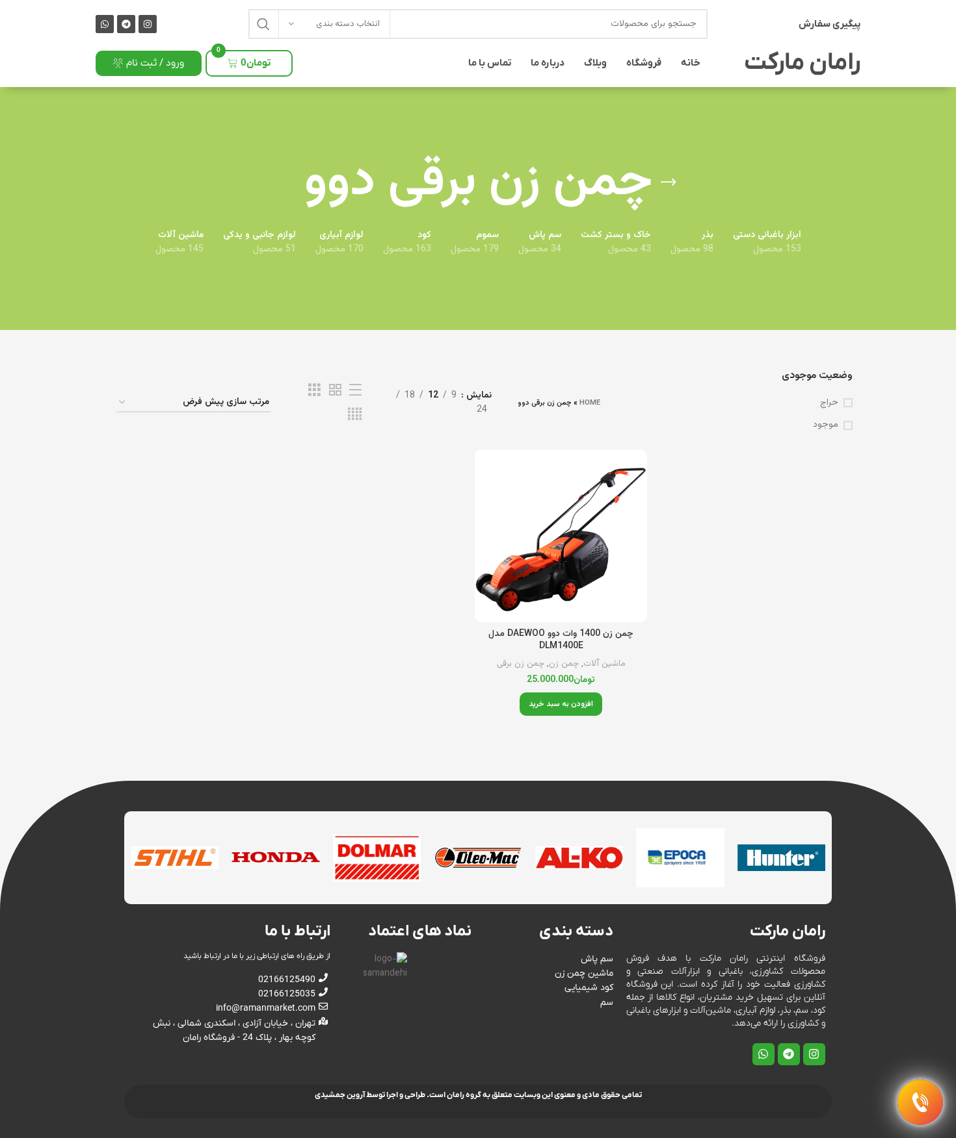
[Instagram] (148, 24)
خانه (690, 63)
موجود (825, 425)
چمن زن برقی (520, 664)
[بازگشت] (668, 183)
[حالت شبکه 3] (314, 390)
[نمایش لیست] (355, 390)
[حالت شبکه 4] (355, 415)
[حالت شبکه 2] (335, 390)
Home (589, 403)
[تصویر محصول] (561, 535)
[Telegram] (126, 24)
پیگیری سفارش (829, 24)
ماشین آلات (604, 664)
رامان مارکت (802, 63)
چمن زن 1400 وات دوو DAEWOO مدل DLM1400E (560, 640)
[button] (561, 704)
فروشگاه (643, 63)
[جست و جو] (263, 24)
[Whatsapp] (105, 24)
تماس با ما (489, 63)
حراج (829, 403)
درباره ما (547, 63)
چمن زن (564, 664)
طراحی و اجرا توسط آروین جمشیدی (370, 1095)
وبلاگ (595, 63)
